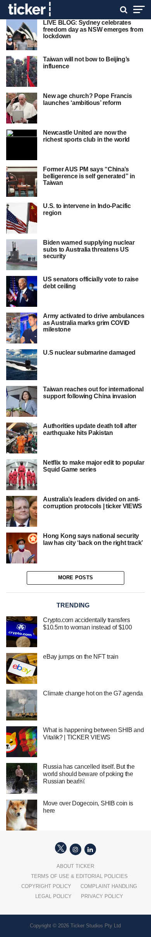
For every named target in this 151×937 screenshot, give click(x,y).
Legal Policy (53, 896)
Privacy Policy (102, 896)
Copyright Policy (46, 886)
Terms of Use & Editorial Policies (79, 876)
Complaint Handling (109, 886)
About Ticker (75, 866)
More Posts (75, 577)
